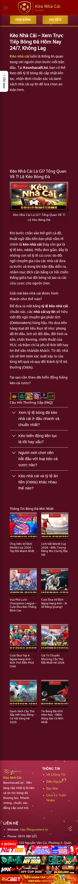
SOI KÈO (55, 19)
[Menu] (5, 7)
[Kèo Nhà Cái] (39, 7)
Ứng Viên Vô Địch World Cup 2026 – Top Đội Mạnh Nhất (22, 547)
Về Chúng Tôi (55, 774)
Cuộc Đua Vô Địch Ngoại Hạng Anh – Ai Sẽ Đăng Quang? (54, 603)
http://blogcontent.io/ (34, 829)
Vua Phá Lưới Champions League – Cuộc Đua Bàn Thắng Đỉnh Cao (23, 605)
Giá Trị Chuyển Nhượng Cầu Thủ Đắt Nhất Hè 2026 (52, 659)
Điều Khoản (54, 781)
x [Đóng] (8, 844)
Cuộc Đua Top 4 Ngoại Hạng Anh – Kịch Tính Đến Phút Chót (22, 661)
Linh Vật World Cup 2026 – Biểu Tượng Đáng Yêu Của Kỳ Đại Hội (54, 549)
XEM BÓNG (23, 19)
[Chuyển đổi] (14, 413)
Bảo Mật (52, 788)
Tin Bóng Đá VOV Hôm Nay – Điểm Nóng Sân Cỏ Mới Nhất (52, 717)
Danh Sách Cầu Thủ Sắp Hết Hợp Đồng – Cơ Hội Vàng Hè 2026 (23, 717)
